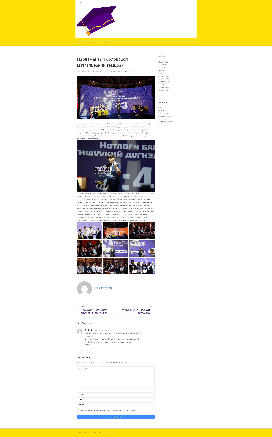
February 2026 (163, 62)
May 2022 (161, 84)
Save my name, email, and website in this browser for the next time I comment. (108, 410)
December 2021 (163, 87)
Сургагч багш (163, 119)
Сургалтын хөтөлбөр (165, 122)
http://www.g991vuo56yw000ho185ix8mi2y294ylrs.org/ (112, 342)
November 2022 (163, 79)
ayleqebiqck (88, 336)
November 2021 (163, 90)
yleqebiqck (88, 330)
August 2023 (162, 65)
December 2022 (163, 76)
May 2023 (161, 70)
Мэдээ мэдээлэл (98, 71)
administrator (84, 71)
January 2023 (162, 73)
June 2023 (161, 68)
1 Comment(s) (127, 71)
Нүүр (78, 43)
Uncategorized (163, 110)
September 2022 (163, 82)
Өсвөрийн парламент (166, 116)
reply (88, 345)
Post (159, 108)
